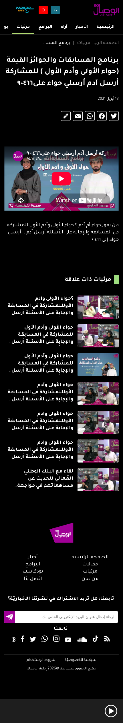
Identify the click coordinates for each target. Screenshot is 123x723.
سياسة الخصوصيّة (80, 660)
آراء (64, 27)
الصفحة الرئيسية (104, 43)
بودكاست (33, 571)
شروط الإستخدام (41, 660)
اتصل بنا (33, 579)
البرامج (45, 27)
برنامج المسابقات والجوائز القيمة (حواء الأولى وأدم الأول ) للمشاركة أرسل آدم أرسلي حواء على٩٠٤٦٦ (55, 43)
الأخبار (82, 27)
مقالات (90, 564)
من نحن (90, 579)
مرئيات (23, 27)
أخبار (33, 557)
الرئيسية (105, 27)
